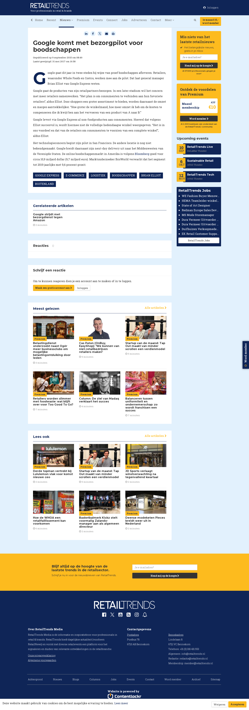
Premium (83, 20)
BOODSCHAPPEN (123, 175)
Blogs (75, 679)
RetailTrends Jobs (199, 240)
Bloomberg (142, 154)
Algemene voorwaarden (42, 660)
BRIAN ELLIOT (151, 175)
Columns (94, 679)
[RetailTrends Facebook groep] (104, 615)
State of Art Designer (196, 205)
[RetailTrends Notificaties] (145, 615)
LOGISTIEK (98, 175)
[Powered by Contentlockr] (124, 696)
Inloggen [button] (213, 7)
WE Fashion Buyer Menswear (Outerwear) (201, 196)
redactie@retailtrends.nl (194, 658)
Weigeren (219, 704)
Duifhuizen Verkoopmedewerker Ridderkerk (201, 229)
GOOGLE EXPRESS (47, 175)
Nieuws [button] (65, 20)
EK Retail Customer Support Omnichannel (201, 233)
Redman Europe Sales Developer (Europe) (201, 210)
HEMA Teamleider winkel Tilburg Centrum (201, 200)
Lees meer (121, 703)
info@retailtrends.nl (193, 653)
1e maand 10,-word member (210, 21)
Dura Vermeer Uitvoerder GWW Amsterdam (201, 219)
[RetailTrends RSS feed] (129, 615)
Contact (156, 20)
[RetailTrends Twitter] (112, 615)
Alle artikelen (155, 307)
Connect (112, 20)
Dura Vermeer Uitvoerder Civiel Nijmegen (201, 224)
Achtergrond (35, 679)
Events (98, 20)
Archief (196, 679)
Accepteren (237, 704)
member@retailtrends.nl (198, 663)
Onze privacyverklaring (41, 655)
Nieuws (57, 679)
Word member (198, 118)
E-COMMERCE (75, 175)
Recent (51, 20)
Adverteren (139, 20)
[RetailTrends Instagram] (137, 615)
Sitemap (215, 679)
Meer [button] (168, 20)
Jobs (124, 20)
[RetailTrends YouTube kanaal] (120, 615)
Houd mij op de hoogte (198, 65)
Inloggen (82, 288)
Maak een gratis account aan (52, 287)
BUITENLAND (44, 184)
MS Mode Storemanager (198, 215)
